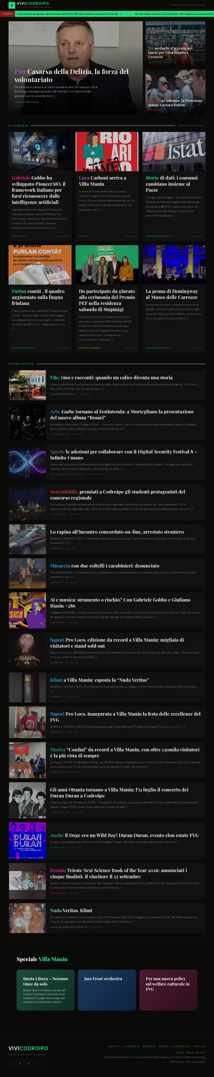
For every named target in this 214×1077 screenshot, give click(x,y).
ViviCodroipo (181, 1046)
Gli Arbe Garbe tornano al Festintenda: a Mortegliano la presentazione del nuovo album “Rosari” (99, 13)
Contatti (114, 1046)
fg (20, 1062)
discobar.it (199, 1061)
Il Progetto (131, 1046)
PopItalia (199, 1046)
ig (29, 1062)
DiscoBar (149, 1046)
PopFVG (164, 1046)
